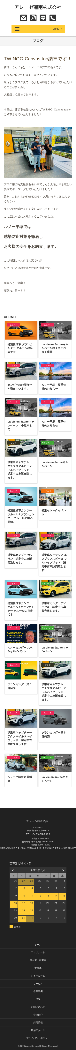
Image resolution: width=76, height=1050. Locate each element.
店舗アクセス (38, 1030)
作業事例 (38, 991)
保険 (38, 999)
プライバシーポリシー (38, 1038)
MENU (57, 29)
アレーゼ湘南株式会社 (38, 7)
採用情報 (38, 1022)
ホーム (38, 944)
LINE (43, 17)
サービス (38, 983)
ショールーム (38, 975)
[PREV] (13, 870)
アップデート (38, 952)
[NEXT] (62, 870)
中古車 (38, 968)
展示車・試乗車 (38, 960)
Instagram (33, 17)
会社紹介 (38, 1014)
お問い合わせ (23, 17)
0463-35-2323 (52, 17)
